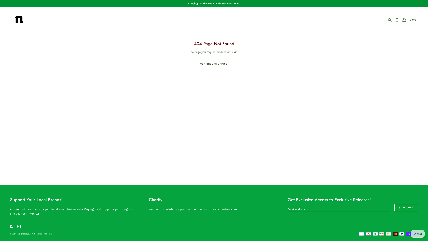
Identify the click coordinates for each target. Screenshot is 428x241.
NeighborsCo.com (26, 234)
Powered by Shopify (43, 234)
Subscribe (406, 207)
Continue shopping (214, 64)
